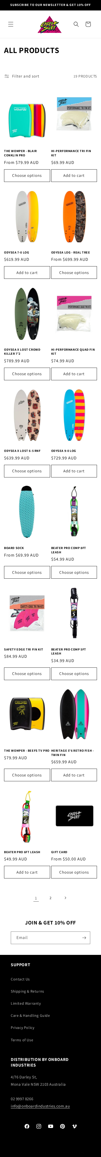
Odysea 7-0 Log (16, 252)
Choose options (27, 175)
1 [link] (36, 898)
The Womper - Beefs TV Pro (27, 750)
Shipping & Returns (27, 991)
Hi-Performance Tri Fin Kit (71, 153)
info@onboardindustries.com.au (40, 1106)
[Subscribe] (84, 937)
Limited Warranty (26, 1003)
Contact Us (20, 979)
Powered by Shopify (71, 1152)
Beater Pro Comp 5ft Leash (68, 651)
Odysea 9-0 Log (63, 451)
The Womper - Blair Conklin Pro (20, 153)
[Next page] (65, 898)
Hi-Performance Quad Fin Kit (73, 351)
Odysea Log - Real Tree (70, 252)
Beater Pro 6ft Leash (22, 852)
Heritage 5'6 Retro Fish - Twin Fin (72, 752)
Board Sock (14, 548)
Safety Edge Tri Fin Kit (23, 649)
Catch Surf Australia (41, 1152)
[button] (11, 24)
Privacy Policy (22, 1027)
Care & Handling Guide (30, 1015)
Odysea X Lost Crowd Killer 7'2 (22, 351)
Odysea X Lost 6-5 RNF (22, 451)
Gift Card (59, 852)
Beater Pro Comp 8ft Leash (68, 550)
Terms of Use (22, 1040)
